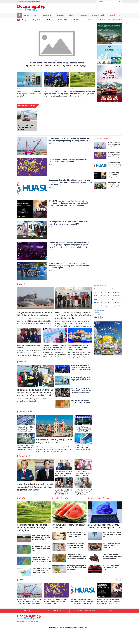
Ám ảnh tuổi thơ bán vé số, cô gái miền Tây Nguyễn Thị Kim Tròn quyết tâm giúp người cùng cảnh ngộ (63, 490)
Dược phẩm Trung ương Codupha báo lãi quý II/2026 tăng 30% (83, 427)
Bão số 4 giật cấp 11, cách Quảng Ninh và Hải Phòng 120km (41, 547)
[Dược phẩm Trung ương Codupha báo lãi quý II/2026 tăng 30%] (83, 418)
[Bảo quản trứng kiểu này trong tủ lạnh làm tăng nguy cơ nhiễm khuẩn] (59, 545)
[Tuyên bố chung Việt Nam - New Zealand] (29, 334)
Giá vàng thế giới (99, 308)
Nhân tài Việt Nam (69, 20)
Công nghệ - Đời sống (100, 497)
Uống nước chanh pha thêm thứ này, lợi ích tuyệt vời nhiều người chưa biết (76, 555)
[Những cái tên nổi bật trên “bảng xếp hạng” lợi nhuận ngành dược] (26, 418)
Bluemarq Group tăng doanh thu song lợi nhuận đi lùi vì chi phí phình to (82, 446)
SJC (95, 291)
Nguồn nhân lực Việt (53, 20)
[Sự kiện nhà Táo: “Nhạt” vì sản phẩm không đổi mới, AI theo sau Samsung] (83, 481)
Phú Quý (96, 301)
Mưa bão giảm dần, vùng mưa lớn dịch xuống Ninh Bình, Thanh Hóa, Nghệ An (41, 558)
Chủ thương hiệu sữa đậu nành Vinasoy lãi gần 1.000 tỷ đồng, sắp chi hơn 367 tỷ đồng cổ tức (25, 446)
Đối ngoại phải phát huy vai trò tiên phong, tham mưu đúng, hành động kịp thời (79, 346)
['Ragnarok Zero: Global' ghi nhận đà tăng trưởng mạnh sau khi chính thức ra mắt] (32, 166)
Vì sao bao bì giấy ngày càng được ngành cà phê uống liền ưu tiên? (29, 94)
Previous (116, 578)
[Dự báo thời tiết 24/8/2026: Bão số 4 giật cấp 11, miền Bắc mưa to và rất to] (24, 537)
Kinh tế (18, 88)
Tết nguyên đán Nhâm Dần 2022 (33, 20)
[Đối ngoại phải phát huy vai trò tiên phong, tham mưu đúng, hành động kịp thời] (80, 334)
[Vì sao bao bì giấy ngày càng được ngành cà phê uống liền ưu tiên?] (29, 79)
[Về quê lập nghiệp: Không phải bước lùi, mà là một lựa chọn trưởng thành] (82, 79)
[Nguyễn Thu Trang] (109, 82)
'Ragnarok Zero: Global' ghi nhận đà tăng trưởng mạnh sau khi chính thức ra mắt (56, 600)
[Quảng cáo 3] (108, 337)
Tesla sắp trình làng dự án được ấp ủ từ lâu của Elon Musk (112, 533)
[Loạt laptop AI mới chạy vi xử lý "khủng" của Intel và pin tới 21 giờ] (105, 510)
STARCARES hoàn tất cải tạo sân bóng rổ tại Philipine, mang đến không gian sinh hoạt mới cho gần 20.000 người (69, 264)
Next (120, 578)
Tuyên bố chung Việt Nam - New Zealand (28, 345)
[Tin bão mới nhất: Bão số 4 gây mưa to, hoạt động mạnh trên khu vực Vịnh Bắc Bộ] (24, 570)
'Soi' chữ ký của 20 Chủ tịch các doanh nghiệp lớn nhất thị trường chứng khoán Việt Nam (63, 472)
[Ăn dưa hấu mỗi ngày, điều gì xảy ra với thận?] (69, 510)
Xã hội (71, 88)
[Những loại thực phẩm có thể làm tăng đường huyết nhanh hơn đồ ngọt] (59, 534)
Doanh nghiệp (25, 410)
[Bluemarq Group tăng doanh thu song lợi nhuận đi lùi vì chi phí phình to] (83, 436)
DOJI (95, 297)
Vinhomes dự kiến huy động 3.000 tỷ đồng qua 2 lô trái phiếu (54, 439)
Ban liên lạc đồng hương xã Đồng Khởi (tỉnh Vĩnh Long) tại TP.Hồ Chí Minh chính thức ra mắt (82, 472)
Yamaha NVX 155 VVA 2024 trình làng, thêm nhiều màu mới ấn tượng (112, 555)
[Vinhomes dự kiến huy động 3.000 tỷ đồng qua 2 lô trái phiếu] (54, 424)
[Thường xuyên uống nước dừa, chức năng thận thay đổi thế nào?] (59, 567)
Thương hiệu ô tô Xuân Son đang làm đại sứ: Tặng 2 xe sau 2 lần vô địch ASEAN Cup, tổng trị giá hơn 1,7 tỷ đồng (35, 391)
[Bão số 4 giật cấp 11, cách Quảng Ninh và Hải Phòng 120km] (24, 548)
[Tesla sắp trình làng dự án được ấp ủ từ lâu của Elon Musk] (95, 534)
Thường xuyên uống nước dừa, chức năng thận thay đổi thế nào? (76, 566)
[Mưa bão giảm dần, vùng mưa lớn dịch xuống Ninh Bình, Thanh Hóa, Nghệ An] (24, 559)
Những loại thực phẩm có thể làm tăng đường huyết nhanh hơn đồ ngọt (76, 533)
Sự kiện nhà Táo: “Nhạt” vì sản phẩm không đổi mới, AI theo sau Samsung (83, 490)
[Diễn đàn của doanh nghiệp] (31, 8)
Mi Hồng (96, 304)
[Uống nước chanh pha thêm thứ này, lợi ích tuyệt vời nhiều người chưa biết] (59, 556)
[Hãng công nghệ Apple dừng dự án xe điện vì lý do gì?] (95, 567)
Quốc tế (56, 60)
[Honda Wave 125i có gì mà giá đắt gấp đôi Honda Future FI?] (95, 545)
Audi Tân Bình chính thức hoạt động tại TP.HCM (25, 126)
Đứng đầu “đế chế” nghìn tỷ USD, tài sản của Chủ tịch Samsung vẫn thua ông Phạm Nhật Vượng (35, 485)
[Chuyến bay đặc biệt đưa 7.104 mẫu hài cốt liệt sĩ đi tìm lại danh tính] (35, 297)
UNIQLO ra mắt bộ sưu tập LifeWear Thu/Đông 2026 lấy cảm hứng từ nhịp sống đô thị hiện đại (73, 314)
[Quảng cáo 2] (109, 52)
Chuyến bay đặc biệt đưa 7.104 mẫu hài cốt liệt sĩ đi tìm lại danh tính (34, 312)
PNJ (95, 294)
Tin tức (22, 283)
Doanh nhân (25, 454)
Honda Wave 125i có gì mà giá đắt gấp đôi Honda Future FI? (112, 544)
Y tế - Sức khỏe (61, 497)
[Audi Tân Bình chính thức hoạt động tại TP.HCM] (27, 114)
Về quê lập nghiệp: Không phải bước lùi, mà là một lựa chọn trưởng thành (82, 94)
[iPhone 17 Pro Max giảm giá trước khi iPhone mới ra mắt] (62, 402)
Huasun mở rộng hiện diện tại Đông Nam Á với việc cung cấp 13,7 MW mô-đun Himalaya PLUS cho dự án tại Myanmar (70, 181)
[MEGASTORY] (109, 32)
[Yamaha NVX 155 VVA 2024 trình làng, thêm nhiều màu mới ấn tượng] (95, 556)
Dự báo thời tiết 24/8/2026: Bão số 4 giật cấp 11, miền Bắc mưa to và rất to (41, 535)
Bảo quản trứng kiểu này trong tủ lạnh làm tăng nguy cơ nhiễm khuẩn (76, 544)
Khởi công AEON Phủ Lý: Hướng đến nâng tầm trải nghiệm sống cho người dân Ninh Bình (54, 346)
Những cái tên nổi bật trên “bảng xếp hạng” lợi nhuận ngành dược (25, 427)
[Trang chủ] (19, 15)
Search (120, 1)
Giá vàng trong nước (100, 284)
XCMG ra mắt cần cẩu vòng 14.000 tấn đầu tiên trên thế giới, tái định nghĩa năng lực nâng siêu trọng (29, 600)
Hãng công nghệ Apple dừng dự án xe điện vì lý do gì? (111, 566)
